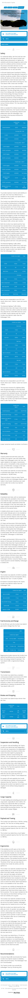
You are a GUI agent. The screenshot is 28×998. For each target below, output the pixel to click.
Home (5, 7)
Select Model (10, 7)
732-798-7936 (16, 986)
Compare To (15, 7)
